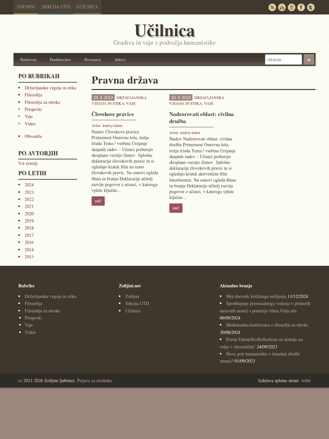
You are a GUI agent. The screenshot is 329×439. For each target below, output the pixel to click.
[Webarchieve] (291, 7)
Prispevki (33, 109)
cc (20, 380)
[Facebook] (301, 7)
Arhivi (120, 59)
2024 (29, 185)
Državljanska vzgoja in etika (50, 88)
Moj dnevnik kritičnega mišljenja (256, 296)
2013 (29, 257)
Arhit (306, 380)
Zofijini (26, 7)
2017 (29, 235)
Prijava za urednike (94, 380)
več (98, 201)
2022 (29, 199)
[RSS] (272, 7)
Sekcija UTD (56, 7)
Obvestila (33, 136)
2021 (29, 206)
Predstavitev (60, 59)
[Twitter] (311, 7)
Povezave (92, 59)
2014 (29, 249)
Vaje (29, 116)
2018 (29, 228)
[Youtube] (282, 7)
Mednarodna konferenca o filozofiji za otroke (267, 325)
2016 (29, 242)
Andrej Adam (112, 125)
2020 (29, 214)
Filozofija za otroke (42, 102)
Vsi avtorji (28, 163)
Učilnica (87, 7)
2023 (29, 192)
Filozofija (33, 95)
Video (30, 124)
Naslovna (28, 59)
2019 (29, 221)
